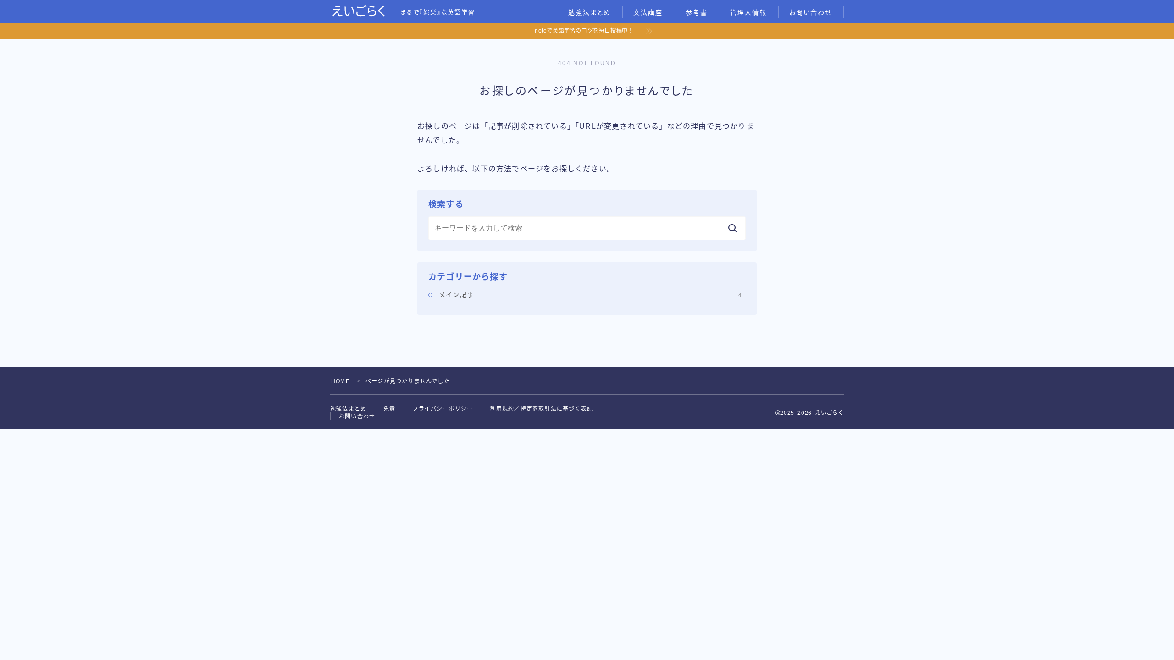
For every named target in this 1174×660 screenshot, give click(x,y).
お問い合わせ (810, 12)
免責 (389, 409)
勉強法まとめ (589, 12)
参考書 (697, 12)
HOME (340, 381)
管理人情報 (748, 12)
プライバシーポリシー (443, 409)
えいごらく (359, 11)
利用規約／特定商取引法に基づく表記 (541, 409)
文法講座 (648, 12)
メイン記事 (590, 294)
